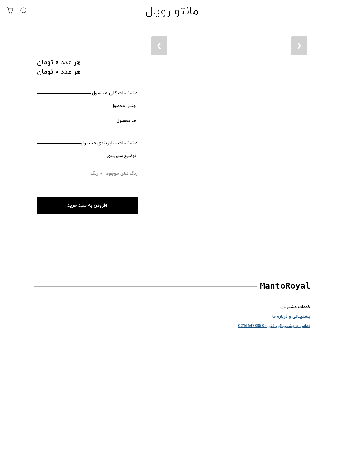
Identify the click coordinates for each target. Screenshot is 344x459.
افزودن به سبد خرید (87, 205)
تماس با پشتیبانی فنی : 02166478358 (274, 326)
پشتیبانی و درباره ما (291, 317)
